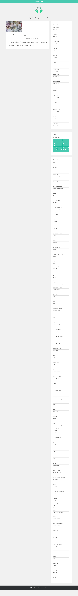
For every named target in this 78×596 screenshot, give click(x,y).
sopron (54, 467)
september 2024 (56, 81)
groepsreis (55, 294)
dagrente (55, 240)
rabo (54, 446)
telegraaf (55, 498)
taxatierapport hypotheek (58, 491)
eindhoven (55, 270)
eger (54, 261)
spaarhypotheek (56, 470)
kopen (54, 366)
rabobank (55, 449)
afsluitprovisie (56, 181)
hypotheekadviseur (57, 341)
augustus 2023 (56, 111)
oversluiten (55, 432)
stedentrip (55, 479)
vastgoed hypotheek (57, 535)
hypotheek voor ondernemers (59, 338)
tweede (54, 500)
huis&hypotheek (56, 324)
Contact (41, 1)
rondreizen (55, 456)
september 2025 (56, 53)
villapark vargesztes (57, 544)
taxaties (55, 493)
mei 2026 (55, 34)
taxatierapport (56, 489)
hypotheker (55, 350)
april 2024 (55, 92)
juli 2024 (55, 85)
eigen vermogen (56, 266)
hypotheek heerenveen (58, 336)
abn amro (55, 167)
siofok (54, 463)
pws (54, 442)
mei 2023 (55, 118)
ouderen (55, 420)
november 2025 (56, 48)
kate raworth (56, 362)
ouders (54, 423)
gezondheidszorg (56, 280)
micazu (54, 395)
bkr (54, 216)
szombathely (56, 486)
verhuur (54, 539)
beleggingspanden (57, 212)
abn (54, 165)
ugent (54, 505)
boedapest (55, 223)
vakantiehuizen (56, 518)
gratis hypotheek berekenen (59, 291)
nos (54, 409)
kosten (54, 369)
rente (54, 453)
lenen (54, 385)
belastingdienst (56, 205)
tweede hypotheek (57, 503)
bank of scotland (56, 200)
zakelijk (55, 570)
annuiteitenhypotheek (58, 190)
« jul (54, 152)
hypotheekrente (56, 343)
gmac (54, 282)
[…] (34, 45)
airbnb (54, 183)
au (53, 195)
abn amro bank (56, 169)
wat (54, 558)
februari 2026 (56, 41)
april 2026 (55, 36)
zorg (54, 579)
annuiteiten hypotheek (58, 188)
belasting (55, 202)
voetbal (54, 549)
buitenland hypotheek (57, 233)
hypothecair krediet (57, 329)
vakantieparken (56, 525)
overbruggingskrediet (57, 428)
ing (54, 355)
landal (54, 381)
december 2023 (56, 102)
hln (54, 301)
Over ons (37, 1)
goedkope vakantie (57, 289)
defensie (55, 244)
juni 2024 (55, 88)
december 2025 (56, 46)
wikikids (55, 560)
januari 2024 (55, 100)
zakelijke (55, 572)
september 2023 (56, 109)
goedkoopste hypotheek (58, 284)
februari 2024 (56, 97)
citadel (54, 237)
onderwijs (55, 416)
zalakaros (55, 575)
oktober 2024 (55, 78)
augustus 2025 (56, 55)
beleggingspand (56, 209)
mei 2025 (55, 62)
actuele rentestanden (57, 172)
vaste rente (55, 532)
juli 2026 (55, 29)
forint (54, 277)
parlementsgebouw (57, 437)
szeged (54, 484)
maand (54, 392)
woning (54, 565)
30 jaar (54, 162)
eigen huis (55, 263)
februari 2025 (56, 69)
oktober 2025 (55, 50)
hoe (54, 303)
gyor (54, 296)
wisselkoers (55, 563)
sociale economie (56, 465)
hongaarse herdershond (58, 310)
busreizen (55, 235)
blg (54, 219)
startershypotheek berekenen (59, 477)
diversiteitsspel (56, 247)
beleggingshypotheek (57, 207)
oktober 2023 (55, 107)
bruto (54, 230)
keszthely (55, 364)
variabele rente (56, 528)
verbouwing (55, 537)
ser (54, 460)
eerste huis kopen (56, 259)
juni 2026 (55, 31)
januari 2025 (55, 71)
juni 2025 (55, 60)
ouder (54, 418)
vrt (53, 551)
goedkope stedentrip (57, 287)
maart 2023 (55, 123)
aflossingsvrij (56, 174)
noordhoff (55, 406)
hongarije (55, 313)
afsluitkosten (56, 179)
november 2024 (56, 76)
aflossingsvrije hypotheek (58, 176)
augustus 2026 (56, 27)
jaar (54, 359)
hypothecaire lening (57, 331)
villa (54, 542)
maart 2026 (55, 39)
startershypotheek (57, 475)
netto (54, 402)
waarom (55, 553)
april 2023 (55, 121)
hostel (54, 315)
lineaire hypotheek (57, 390)
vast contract (55, 530)
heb (54, 298)
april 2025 (55, 64)
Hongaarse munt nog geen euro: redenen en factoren (27, 35)
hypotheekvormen (57, 348)
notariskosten (56, 411)
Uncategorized (30, 38)
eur (54, 273)
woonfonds (55, 567)
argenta (54, 193)
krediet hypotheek (57, 376)
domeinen (55, 249)
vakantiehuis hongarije (58, 512)
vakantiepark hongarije (58, 523)
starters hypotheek (57, 472)
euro (54, 275)
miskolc (55, 397)
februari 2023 (56, 125)
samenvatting (56, 458)
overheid (55, 430)
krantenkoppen (56, 371)
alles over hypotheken (57, 186)
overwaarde (55, 435)
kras (54, 374)
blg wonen (55, 221)
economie (55, 251)
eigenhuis (55, 268)
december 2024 (56, 74)
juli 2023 (55, 114)
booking (55, 228)
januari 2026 (55, 43)
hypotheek (55, 334)
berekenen (55, 214)
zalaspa (54, 577)
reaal (54, 451)
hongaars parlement (57, 308)
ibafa (54, 352)
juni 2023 (55, 116)
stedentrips (55, 482)
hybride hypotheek (57, 327)
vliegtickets (55, 546)
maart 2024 (55, 95)
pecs (54, 439)
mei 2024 (55, 90)
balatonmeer (56, 197)
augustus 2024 (56, 83)
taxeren (54, 496)
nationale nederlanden (58, 399)
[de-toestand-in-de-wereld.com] (39, 9)
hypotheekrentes (56, 345)
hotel (54, 317)
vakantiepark (56, 521)
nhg (54, 404)
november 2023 (56, 104)
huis (54, 322)
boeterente (55, 226)
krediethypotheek (57, 378)
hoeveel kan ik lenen (57, 305)
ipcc (54, 357)
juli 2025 (55, 57)
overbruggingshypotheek (58, 425)
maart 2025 (55, 67)
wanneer (55, 556)
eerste (54, 256)
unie (54, 510)
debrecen (55, 242)
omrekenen (55, 413)
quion (54, 444)
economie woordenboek (58, 254)
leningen (55, 388)
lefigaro (54, 383)
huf (54, 320)
